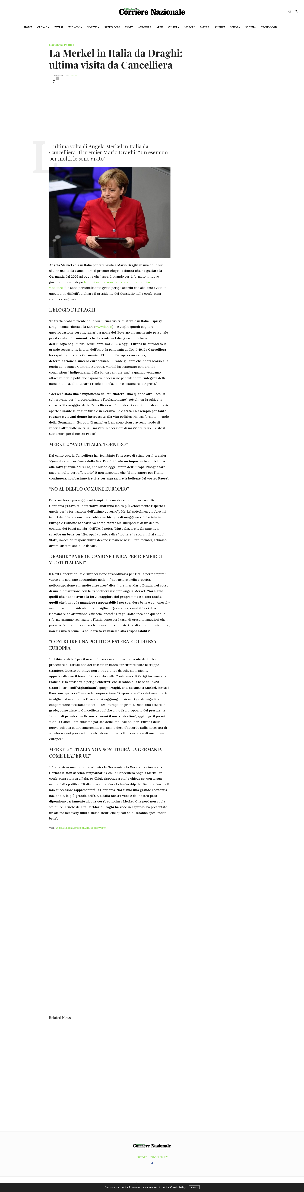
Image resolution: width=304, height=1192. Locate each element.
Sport (129, 27)
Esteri (58, 27)
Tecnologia (269, 27)
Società (250, 27)
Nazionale (56, 44)
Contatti (142, 1157)
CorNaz (72, 75)
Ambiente (144, 27)
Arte (159, 27)
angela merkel (64, 828)
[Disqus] (117, 879)
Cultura (173, 27)
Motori (189, 27)
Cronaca (43, 27)
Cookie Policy (178, 1187)
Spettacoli (112, 27)
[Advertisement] (109, 114)
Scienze (219, 27)
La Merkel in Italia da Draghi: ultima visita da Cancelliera (116, 58)
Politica (93, 27)
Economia (75, 27)
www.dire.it (103, 327)
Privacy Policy (158, 1157)
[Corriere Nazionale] (152, 11)
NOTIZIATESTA (98, 828)
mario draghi (81, 828)
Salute (204, 27)
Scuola (235, 27)
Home (28, 27)
